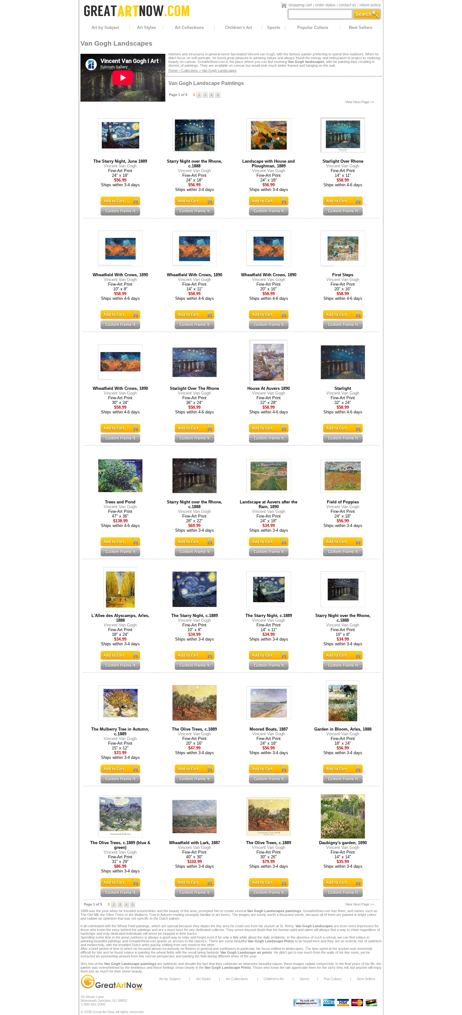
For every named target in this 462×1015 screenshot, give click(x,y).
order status (325, 5)
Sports (273, 27)
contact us (347, 5)
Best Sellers (360, 27)
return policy (370, 5)
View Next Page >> (359, 102)
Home (173, 70)
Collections (189, 70)
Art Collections (189, 27)
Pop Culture (333, 979)
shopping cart (300, 5)
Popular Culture (312, 27)
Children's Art (238, 27)
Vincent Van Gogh (120, 166)
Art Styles (146, 27)
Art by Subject (105, 27)
